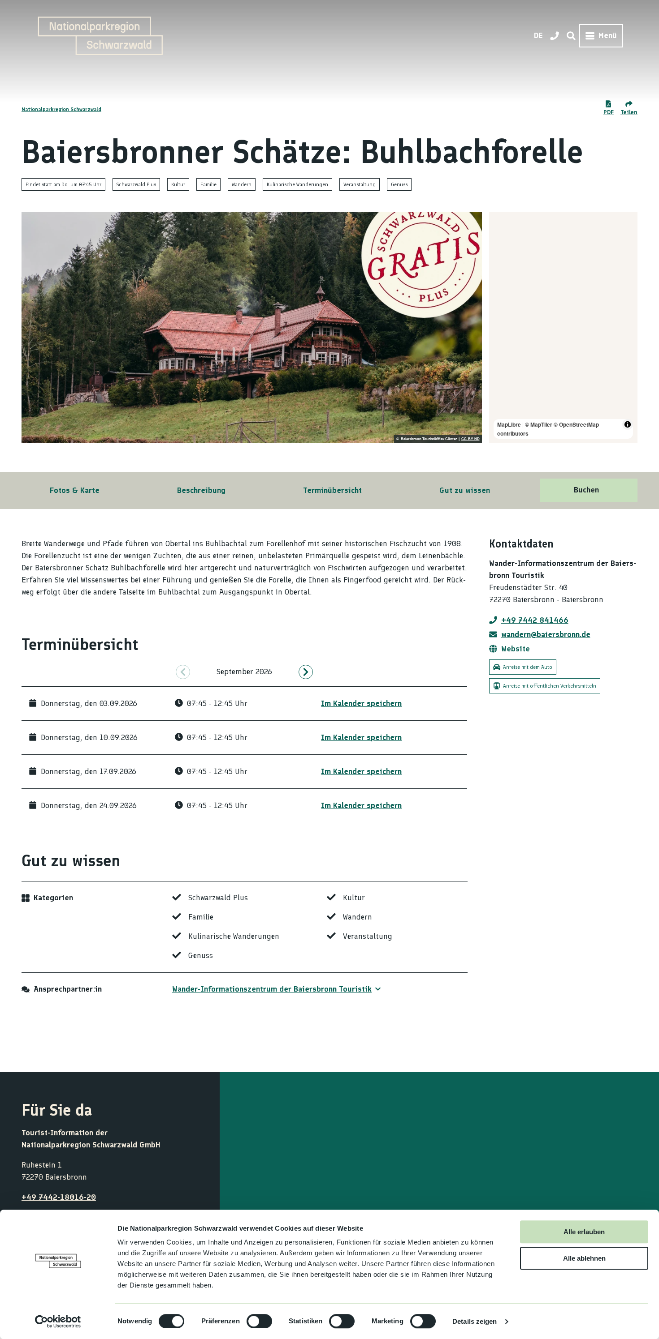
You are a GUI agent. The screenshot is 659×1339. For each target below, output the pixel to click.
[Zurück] (183, 672)
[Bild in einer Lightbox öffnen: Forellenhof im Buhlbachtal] (252, 327)
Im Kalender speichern (361, 703)
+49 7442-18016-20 (59, 1197)
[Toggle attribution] (627, 424)
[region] (563, 327)
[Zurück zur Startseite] (100, 35)
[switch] (259, 1321)
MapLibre (509, 424)
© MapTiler (538, 424)
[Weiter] (306, 672)
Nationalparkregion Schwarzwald (61, 109)
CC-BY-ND (470, 439)
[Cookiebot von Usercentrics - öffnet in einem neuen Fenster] (58, 1321)
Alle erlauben (584, 1232)
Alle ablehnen (584, 1258)
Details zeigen (474, 1321)
